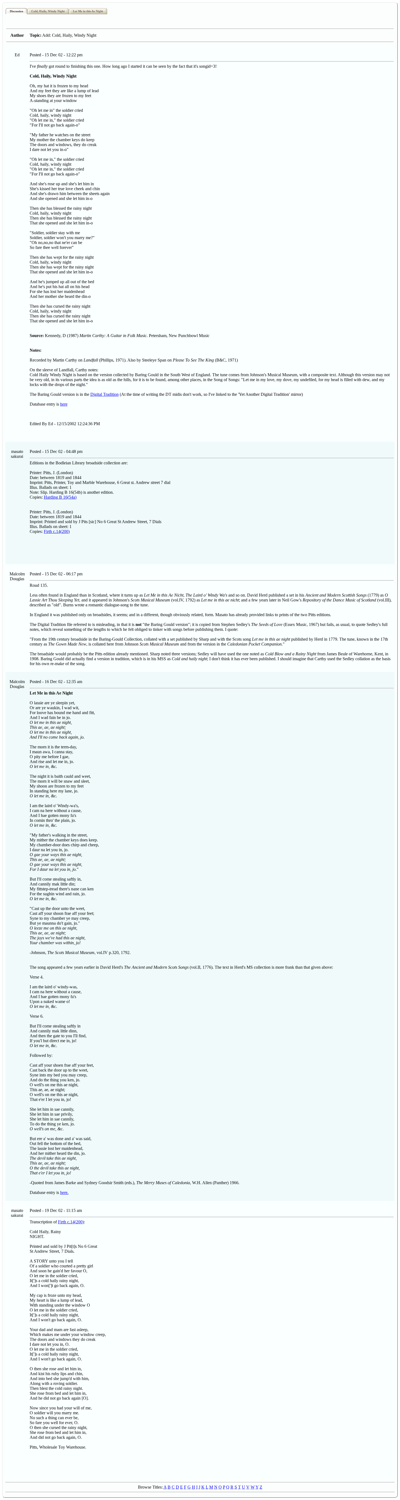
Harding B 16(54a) (60, 497)
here (63, 404)
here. (64, 1192)
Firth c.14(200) (57, 531)
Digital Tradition (104, 394)
